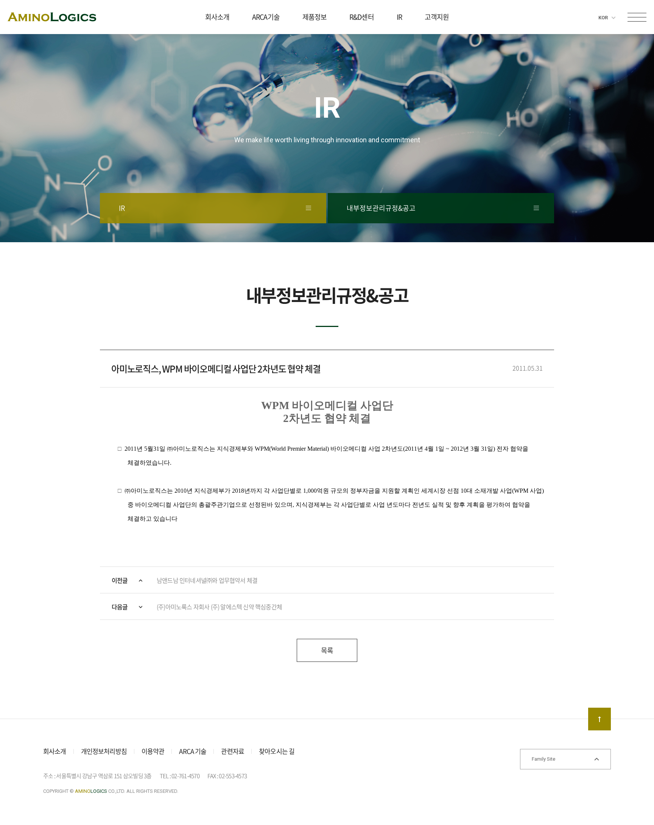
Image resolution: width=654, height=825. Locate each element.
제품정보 (314, 17)
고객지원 (437, 17)
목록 (327, 650)
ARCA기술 (266, 17)
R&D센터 (361, 17)
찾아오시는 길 (276, 751)
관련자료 (232, 751)
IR (399, 17)
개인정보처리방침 (104, 751)
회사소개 (217, 17)
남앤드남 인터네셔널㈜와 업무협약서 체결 (207, 580)
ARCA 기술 (192, 751)
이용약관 (153, 751)
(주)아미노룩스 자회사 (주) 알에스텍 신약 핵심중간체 (219, 606)
